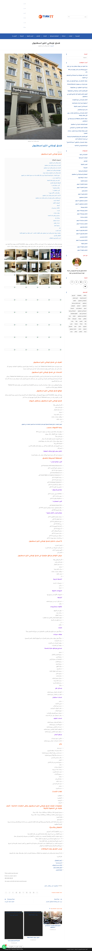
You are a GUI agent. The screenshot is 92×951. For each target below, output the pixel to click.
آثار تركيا (73, 295)
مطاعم (80, 331)
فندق (46, 885)
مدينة (85, 331)
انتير (52, 885)
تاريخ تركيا (74, 318)
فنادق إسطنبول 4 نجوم (81, 200)
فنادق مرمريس (83, 237)
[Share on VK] (19, 892)
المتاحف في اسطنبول (82, 316)
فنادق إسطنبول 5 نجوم (81, 204)
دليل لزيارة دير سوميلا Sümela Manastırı (77, 84)
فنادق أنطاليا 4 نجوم (82, 184)
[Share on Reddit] (16, 892)
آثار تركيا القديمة (83, 298)
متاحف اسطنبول (73, 329)
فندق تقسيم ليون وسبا (14, 940)
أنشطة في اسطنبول (82, 300)
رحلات (72, 321)
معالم (76, 331)
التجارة (45, 36)
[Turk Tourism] (46, 17)
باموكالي (84, 318)
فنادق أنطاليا (84, 181)
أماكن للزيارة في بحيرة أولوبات (79, 100)
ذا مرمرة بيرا (59, 862)
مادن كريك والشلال (82, 109)
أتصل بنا (14, 36)
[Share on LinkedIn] (26, 892)
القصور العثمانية (74, 313)
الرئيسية (77, 36)
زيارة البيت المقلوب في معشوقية (78, 87)
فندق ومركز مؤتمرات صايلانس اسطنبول (52, 926)
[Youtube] (85, 287)
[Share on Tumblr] (13, 892)
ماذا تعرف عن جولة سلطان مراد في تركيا (77, 66)
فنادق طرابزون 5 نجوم (81, 233)
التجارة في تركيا (83, 154)
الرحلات (70, 36)
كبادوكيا (84, 329)
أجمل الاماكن (75, 298)
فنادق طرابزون (83, 227)
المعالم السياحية (54, 36)
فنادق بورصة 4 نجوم (82, 210)
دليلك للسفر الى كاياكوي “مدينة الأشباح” (76, 142)
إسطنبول (84, 303)
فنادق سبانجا (83, 217)
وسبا (71, 331)
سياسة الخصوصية (81, 949)
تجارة (69, 318)
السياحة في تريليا (83, 313)
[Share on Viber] (23, 892)
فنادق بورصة (84, 207)
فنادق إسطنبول (83, 197)
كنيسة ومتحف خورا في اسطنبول (79, 124)
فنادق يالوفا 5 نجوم (82, 250)
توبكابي (49, 885)
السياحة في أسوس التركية (80, 106)
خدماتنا (63, 36)
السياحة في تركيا (72, 311)
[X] (85, 282)
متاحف (79, 329)
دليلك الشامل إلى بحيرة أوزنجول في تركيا (77, 81)
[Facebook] (81, 282)
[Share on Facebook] (33, 892)
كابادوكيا (70, 326)
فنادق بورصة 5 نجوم (82, 214)
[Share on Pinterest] (30, 892)
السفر (85, 308)
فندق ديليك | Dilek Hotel (33, 937)
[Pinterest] (72, 282)
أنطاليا (74, 300)
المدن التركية (30, 36)
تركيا (85, 321)
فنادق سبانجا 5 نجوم (82, 224)
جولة (76, 321)
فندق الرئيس (59, 869)
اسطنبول (56, 885)
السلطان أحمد (79, 308)
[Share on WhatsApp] (6, 892)
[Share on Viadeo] (9, 892)
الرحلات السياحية (83, 158)
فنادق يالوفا (84, 243)
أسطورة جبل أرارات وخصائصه (79, 103)
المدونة (22, 36)
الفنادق (38, 36)
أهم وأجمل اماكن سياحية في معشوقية (77, 91)
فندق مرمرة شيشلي (57, 865)
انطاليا (74, 316)
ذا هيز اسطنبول (58, 860)
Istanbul (79, 295)
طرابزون (84, 326)
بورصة (80, 318)
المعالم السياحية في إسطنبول (79, 174)
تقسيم (81, 321)
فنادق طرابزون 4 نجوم (81, 230)
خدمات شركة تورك (82, 177)
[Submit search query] (69, 16)
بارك (70, 316)
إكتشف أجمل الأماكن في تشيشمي (78, 127)
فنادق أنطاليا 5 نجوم (82, 187)
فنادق (80, 326)
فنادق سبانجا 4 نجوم (82, 220)
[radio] (12, 878)
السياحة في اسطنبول (82, 311)
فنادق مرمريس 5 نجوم (81, 240)
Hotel (85, 295)
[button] (4, 947)
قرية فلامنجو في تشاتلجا (81, 145)
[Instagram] (76, 282)
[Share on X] (37, 892)
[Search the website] (77, 16)
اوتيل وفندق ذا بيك (57, 867)
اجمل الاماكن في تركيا (76, 303)
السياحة (72, 308)
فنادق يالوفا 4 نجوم (82, 247)
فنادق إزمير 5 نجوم (82, 194)
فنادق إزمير (84, 191)
